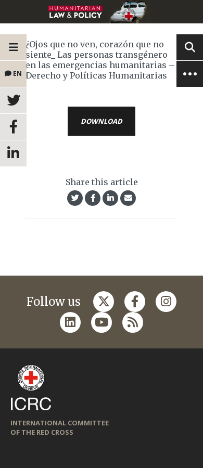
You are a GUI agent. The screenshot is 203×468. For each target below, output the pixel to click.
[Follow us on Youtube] (101, 322)
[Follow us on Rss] (132, 322)
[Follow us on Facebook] (134, 301)
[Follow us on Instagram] (166, 301)
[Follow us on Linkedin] (70, 322)
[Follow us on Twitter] (103, 301)
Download (101, 121)
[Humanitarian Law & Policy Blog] (101, 11)
